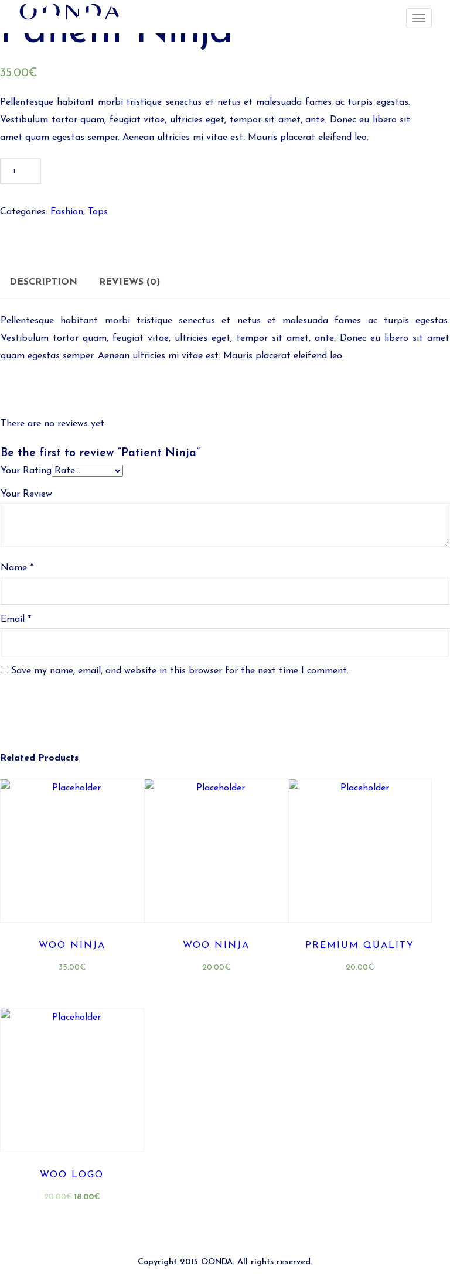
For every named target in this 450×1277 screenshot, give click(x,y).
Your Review (26, 494)
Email (16, 619)
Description (43, 282)
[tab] (43, 282)
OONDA (217, 1262)
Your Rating (26, 470)
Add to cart (155, 171)
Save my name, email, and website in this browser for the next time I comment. (180, 671)
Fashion (66, 212)
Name (17, 568)
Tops (98, 212)
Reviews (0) (129, 282)
